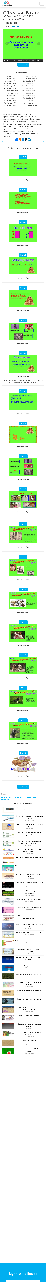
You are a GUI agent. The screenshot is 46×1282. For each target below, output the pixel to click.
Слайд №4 (11, 83)
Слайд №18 (30, 95)
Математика (17, 26)
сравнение (27, 797)
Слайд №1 (11, 76)
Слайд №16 (30, 90)
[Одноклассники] (20, 139)
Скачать (23, 64)
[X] (26, 139)
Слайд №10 (12, 105)
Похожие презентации (31, 104)
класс (35, 797)
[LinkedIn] (29, 139)
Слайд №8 (11, 100)
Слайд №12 (30, 81)
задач (11, 797)
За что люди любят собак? (31, 77)
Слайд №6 (11, 88)
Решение (4, 797)
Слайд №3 (11, 81)
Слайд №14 (30, 86)
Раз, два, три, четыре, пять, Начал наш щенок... (12, 94)
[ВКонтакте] (16, 139)
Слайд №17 (30, 93)
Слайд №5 (11, 86)
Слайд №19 (30, 98)
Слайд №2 (11, 78)
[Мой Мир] (23, 139)
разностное (18, 797)
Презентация (5, 799)
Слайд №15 (30, 88)
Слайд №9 (11, 103)
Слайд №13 (30, 83)
